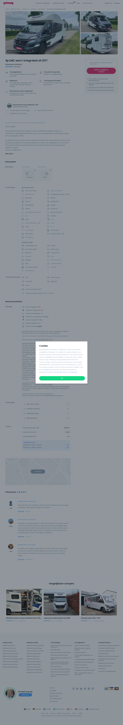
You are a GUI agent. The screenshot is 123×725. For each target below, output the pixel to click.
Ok (62, 378)
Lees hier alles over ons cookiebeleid (65, 372)
